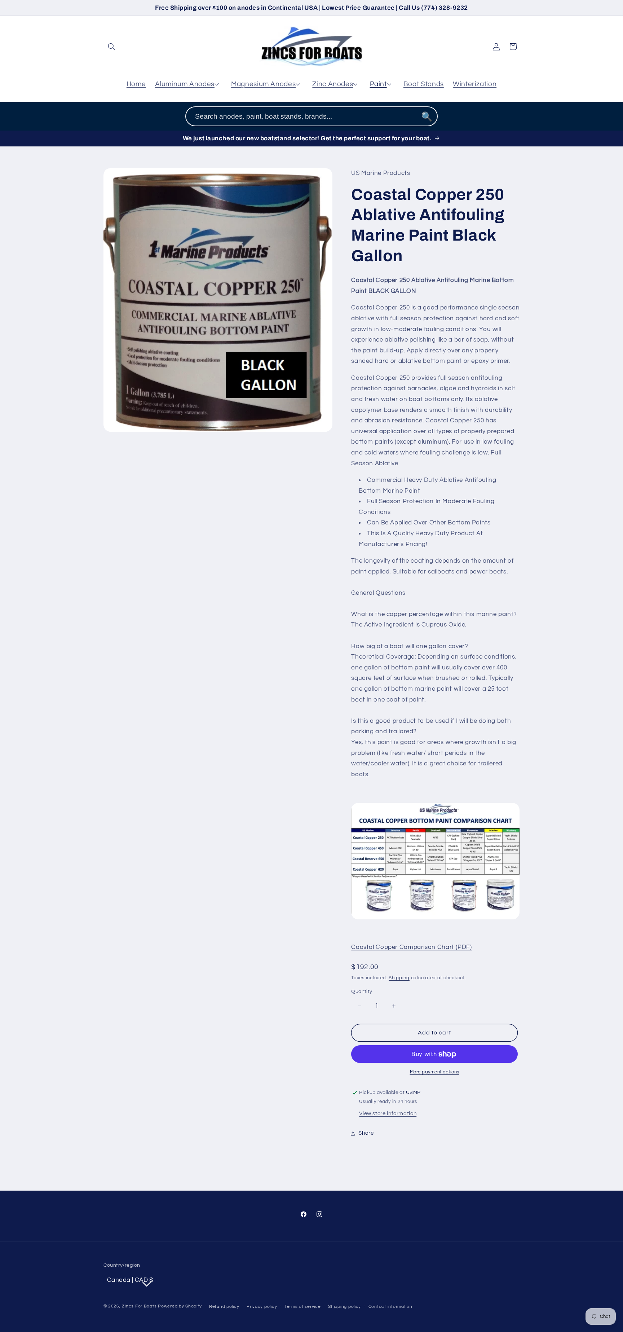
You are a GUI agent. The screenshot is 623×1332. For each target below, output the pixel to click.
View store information (387, 1113)
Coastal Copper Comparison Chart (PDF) (411, 947)
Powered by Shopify (180, 1306)
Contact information (390, 1307)
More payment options (435, 1072)
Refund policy (224, 1307)
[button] (111, 46)
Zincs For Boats (139, 1306)
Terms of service (302, 1307)
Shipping (399, 978)
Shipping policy (344, 1307)
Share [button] (366, 1133)
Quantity (361, 991)
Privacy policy (262, 1307)
